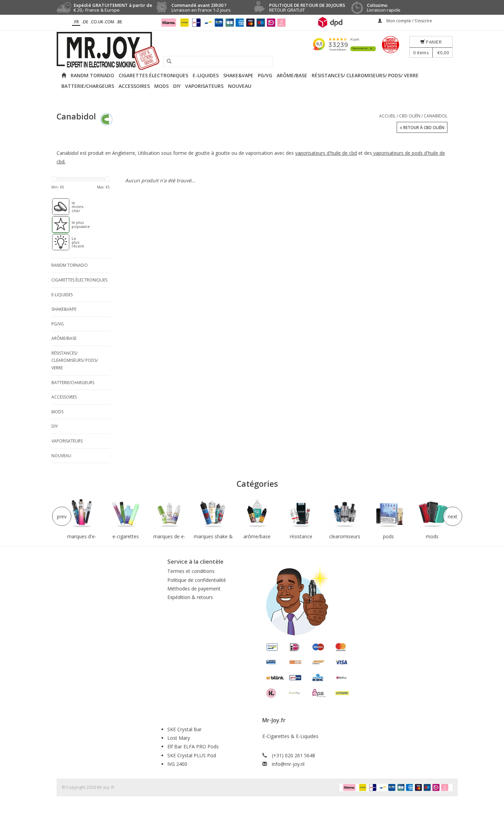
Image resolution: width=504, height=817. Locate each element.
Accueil (387, 116)
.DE (85, 22)
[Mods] (432, 513)
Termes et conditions (191, 571)
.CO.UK (96, 22)
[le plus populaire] (57, 224)
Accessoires (134, 86)
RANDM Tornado (92, 75)
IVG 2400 (177, 764)
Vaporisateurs (204, 86)
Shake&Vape (238, 75)
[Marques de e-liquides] (169, 513)
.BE (119, 22)
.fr (76, 22)
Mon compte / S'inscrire (408, 21)
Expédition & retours (190, 597)
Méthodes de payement (193, 588)
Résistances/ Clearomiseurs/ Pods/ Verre (365, 75)
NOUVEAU (239, 86)
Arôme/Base (292, 75)
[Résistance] (301, 513)
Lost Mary (178, 738)
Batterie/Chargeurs (87, 86)
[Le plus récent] (57, 242)
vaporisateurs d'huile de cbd (326, 153)
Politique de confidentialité (196, 580)
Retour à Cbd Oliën (423, 127)
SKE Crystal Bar (184, 729)
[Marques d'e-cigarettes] (82, 513)
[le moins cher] (57, 206)
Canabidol (435, 116)
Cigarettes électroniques (153, 75)
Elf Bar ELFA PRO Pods (193, 746)
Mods (161, 86)
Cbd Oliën (409, 116)
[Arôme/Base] (257, 513)
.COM (109, 22)
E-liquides (206, 75)
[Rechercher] (166, 61)
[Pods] (388, 513)
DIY (177, 86)
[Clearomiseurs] (344, 513)
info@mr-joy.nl (288, 764)
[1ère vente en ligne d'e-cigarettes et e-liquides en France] (252, 51)
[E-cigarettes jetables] (126, 513)
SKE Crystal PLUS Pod (191, 755)
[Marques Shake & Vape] (213, 513)
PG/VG (265, 75)
